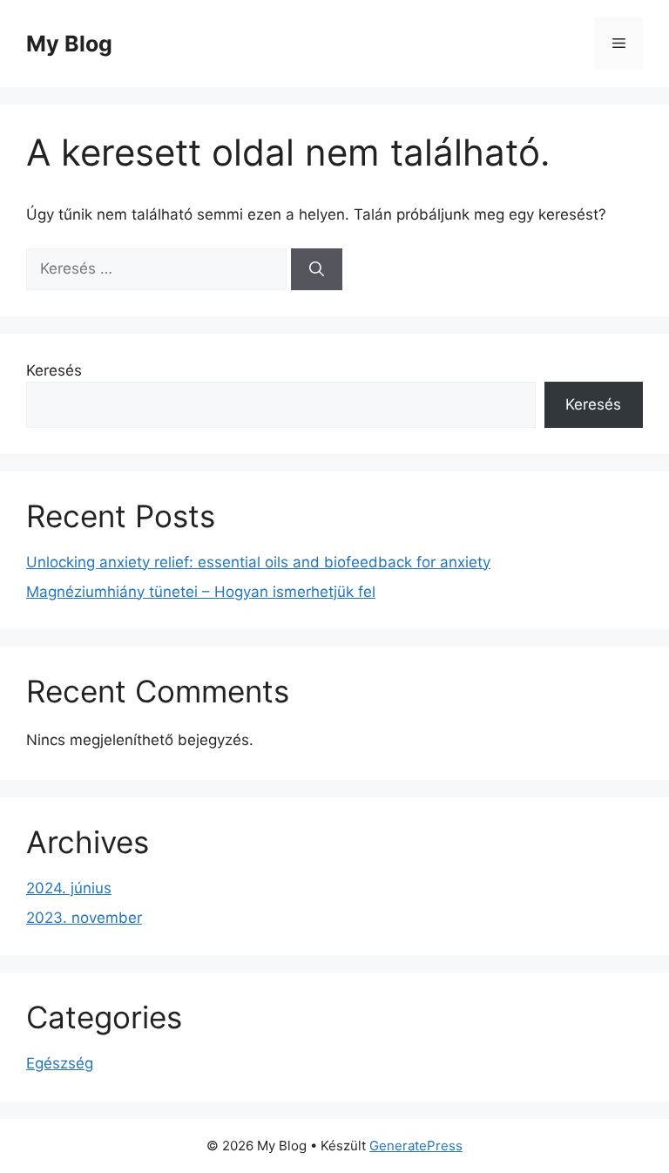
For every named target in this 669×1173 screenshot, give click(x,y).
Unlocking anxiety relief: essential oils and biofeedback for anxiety (258, 562)
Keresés (54, 370)
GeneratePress (416, 1145)
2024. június (69, 888)
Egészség (59, 1063)
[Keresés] (316, 269)
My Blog (69, 44)
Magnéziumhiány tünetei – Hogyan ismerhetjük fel (200, 591)
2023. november (84, 917)
